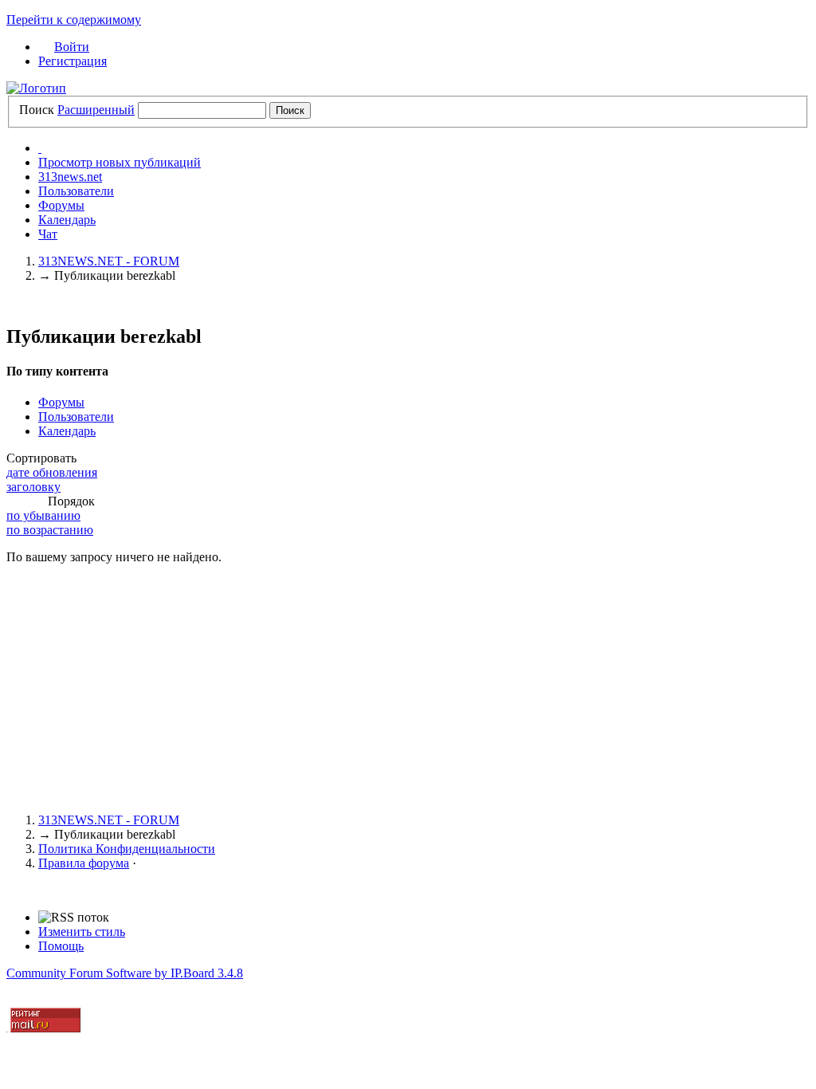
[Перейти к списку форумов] (36, 88)
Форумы (61, 205)
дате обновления (51, 472)
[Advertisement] (408, 688)
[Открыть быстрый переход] (39, 148)
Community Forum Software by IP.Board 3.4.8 (124, 973)
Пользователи (76, 191)
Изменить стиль (81, 931)
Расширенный (96, 109)
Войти (71, 46)
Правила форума (83, 863)
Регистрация (72, 61)
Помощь (61, 946)
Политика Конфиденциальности (126, 848)
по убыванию (43, 515)
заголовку (33, 486)
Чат (47, 234)
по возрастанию (49, 530)
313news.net (70, 176)
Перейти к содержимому (73, 19)
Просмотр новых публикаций (119, 162)
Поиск (36, 109)
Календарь (67, 219)
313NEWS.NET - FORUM (108, 820)
